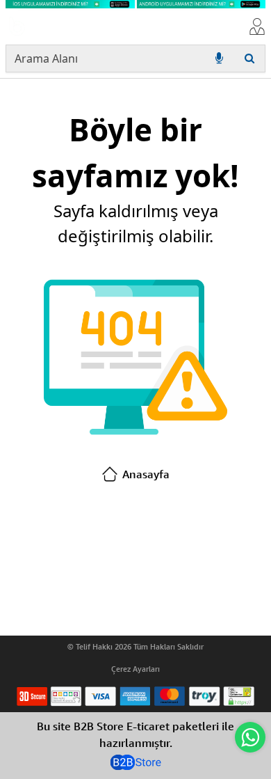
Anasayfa (146, 474)
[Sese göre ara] (219, 58)
